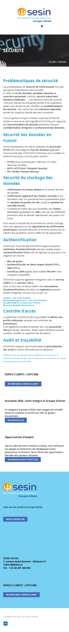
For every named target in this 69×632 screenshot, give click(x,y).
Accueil (52, 62)
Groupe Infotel (34, 507)
